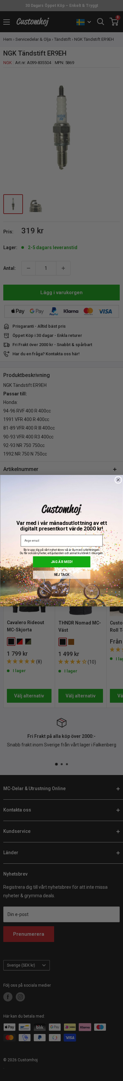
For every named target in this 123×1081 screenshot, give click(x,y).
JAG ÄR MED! (61, 561)
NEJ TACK (61, 574)
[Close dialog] (118, 480)
